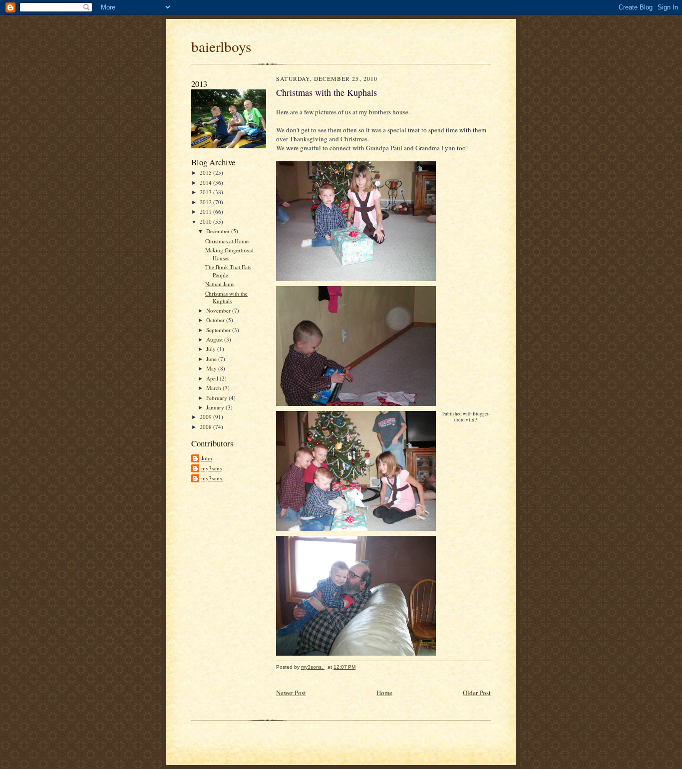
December (218, 231)
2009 (206, 416)
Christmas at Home (227, 241)
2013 (206, 192)
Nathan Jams (219, 284)
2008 (206, 426)
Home (384, 692)
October (216, 320)
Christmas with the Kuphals (226, 297)
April (213, 378)
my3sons (211, 468)
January (216, 407)
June (212, 359)
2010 (206, 221)
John (206, 458)
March (214, 387)
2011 (206, 211)
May (212, 368)
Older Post (477, 692)
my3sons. (212, 478)
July (211, 349)
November (219, 310)
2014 (206, 182)
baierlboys (221, 46)
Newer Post (291, 692)
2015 (206, 172)
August (215, 339)
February (217, 397)
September (219, 330)
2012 (206, 202)
